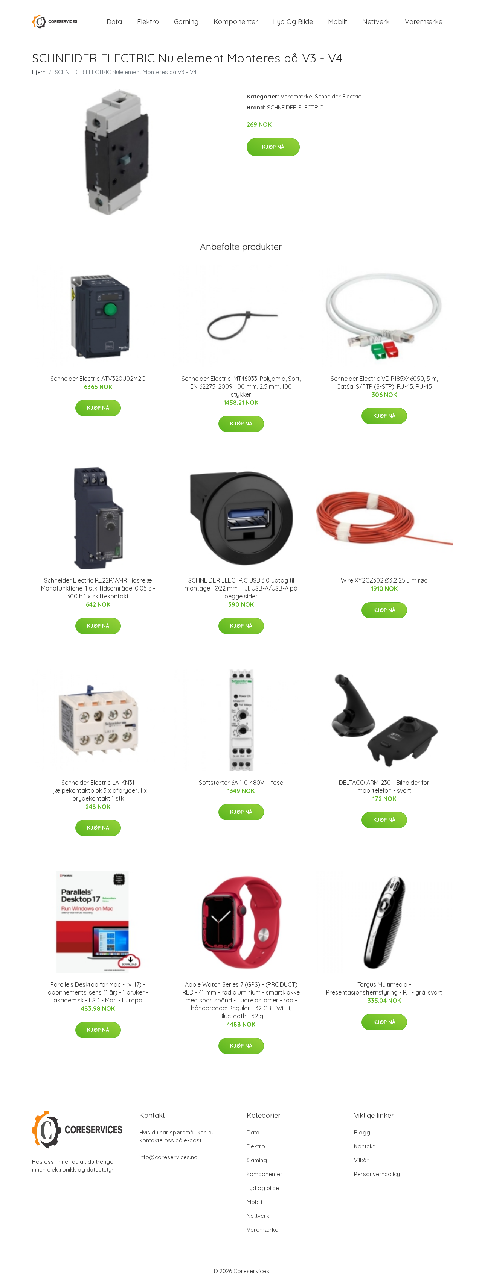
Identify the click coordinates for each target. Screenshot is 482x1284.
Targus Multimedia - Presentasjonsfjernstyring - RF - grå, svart (384, 988)
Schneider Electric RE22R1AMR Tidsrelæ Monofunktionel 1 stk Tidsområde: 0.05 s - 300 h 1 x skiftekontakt (98, 588)
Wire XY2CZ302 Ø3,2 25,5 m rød (384, 580)
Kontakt (364, 1146)
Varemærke (423, 21)
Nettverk (376, 21)
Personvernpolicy (377, 1174)
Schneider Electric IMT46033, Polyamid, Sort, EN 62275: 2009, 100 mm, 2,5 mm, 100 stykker (241, 386)
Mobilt (337, 21)
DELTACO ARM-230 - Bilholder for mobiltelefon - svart (384, 786)
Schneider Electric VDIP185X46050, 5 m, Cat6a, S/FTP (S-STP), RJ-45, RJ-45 (384, 382)
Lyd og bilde (293, 21)
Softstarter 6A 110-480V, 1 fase (241, 782)
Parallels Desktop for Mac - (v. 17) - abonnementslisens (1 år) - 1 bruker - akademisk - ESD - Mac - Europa (98, 992)
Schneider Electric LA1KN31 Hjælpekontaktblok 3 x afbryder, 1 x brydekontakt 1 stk (98, 790)
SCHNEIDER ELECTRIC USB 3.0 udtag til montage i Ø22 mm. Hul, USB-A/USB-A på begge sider (241, 588)
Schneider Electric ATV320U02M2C (97, 378)
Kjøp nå (273, 147)
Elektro (148, 21)
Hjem (39, 72)
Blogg (362, 1132)
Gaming (186, 21)
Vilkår (361, 1160)
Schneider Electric (338, 96)
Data (114, 21)
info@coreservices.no (168, 1157)
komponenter (236, 21)
